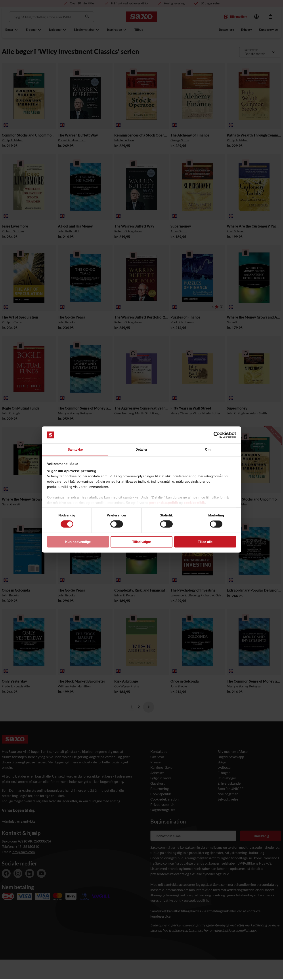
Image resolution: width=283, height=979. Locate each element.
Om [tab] (207, 449)
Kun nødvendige (78, 542)
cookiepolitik (194, 503)
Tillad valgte (141, 542)
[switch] (116, 524)
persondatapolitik (163, 503)
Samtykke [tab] (75, 449)
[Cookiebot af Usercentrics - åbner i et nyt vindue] (216, 435)
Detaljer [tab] (142, 449)
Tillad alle (205, 542)
